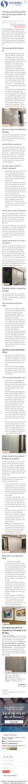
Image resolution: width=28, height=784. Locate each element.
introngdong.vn (6, 751)
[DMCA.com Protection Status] (12, 749)
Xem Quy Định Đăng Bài (18, 25)
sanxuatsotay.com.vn (7, 754)
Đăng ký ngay (14, 722)
